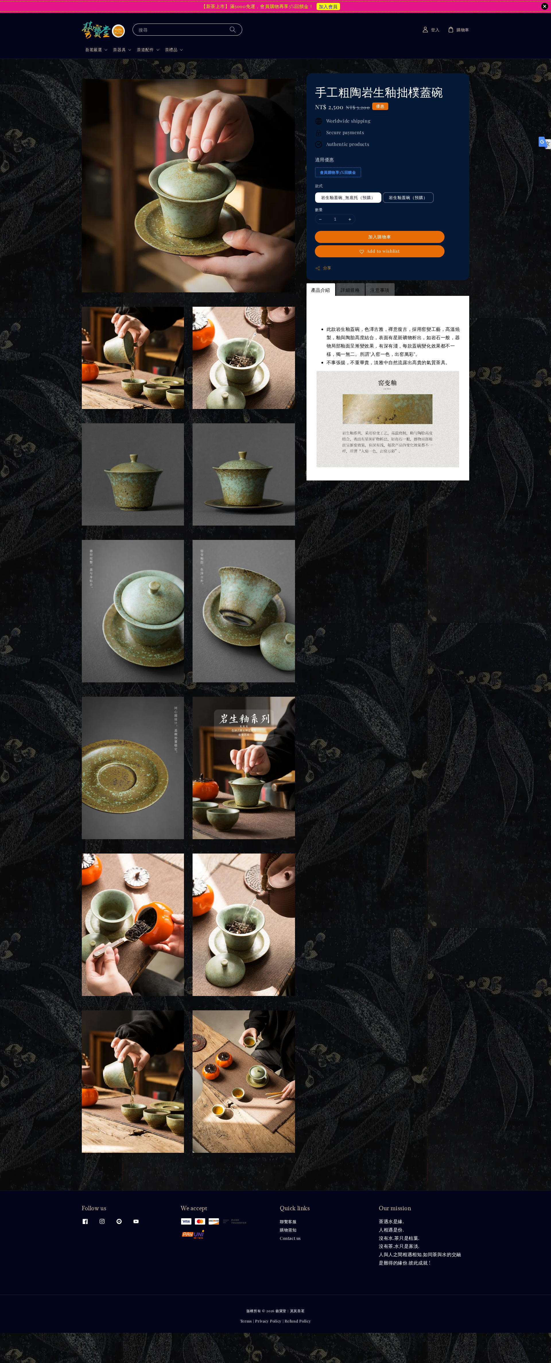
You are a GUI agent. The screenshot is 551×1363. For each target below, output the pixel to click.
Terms (246, 1320)
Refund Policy (298, 1320)
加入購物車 (379, 237)
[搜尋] (233, 29)
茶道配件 (145, 49)
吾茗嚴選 (93, 49)
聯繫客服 (288, 1221)
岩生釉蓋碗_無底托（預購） (348, 197)
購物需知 (288, 1230)
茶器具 (119, 49)
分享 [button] (327, 268)
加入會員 (328, 6)
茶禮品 (171, 49)
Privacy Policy (268, 1320)
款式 (319, 186)
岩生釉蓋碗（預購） (408, 197)
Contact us (290, 1238)
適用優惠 (324, 160)
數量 (319, 209)
